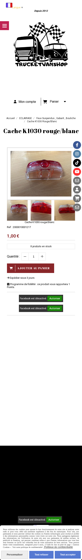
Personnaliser (15, 554)
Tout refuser (41, 554)
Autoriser (54, 298)
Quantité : (13, 256)
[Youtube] (77, 172)
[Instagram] (77, 154)
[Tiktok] (77, 163)
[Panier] (77, 198)
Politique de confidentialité (58, 547)
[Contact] (77, 181)
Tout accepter (68, 554)
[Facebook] (77, 145)
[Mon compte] (77, 190)
